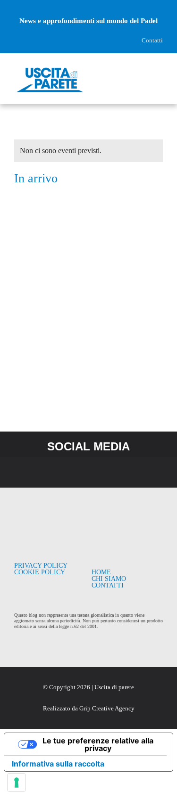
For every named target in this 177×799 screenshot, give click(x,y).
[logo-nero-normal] (49, 515)
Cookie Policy (39, 572)
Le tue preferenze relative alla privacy (97, 744)
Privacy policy (40, 565)
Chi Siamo (109, 578)
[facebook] (17, 6)
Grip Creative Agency (107, 708)
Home (101, 572)
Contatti (152, 40)
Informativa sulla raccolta (58, 763)
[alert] (88, 150)
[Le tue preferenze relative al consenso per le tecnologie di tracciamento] (16, 782)
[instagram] (33, 6)
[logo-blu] (49, 69)
